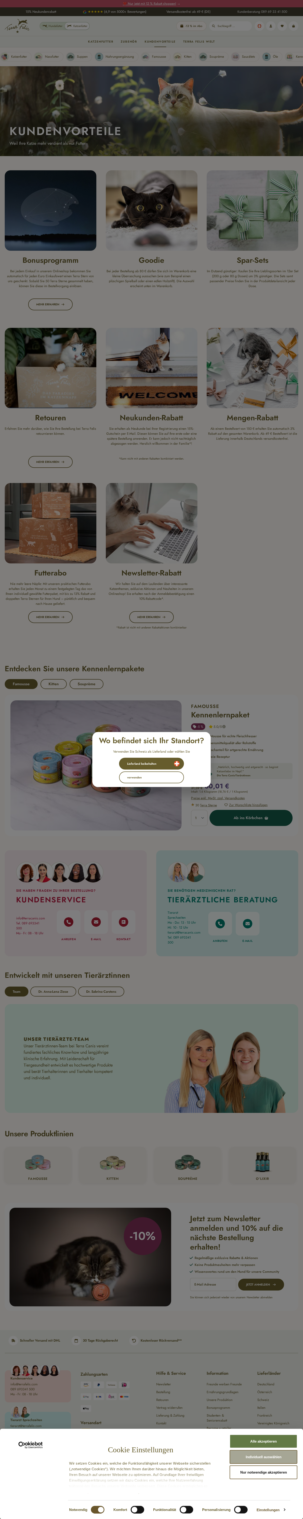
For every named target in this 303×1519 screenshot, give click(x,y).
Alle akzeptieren (263, 1441)
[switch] (137, 1509)
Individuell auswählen (263, 1457)
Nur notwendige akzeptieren (263, 1472)
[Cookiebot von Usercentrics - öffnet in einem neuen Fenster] (30, 1445)
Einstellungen (268, 1510)
